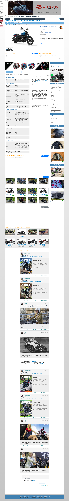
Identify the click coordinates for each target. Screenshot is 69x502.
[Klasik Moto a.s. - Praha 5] (10, 181)
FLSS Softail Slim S (32, 185)
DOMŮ (8, 18)
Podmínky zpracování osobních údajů (25, 496)
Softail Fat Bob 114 (54, 106)
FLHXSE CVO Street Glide (9, 195)
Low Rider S (53, 103)
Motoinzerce (45, 80)
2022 (14, 24)
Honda (52, 115)
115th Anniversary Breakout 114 (56, 86)
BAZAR (21, 18)
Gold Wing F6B (53, 116)
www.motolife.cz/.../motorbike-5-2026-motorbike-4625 (32, 373)
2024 (15, 22)
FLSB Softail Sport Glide (43, 195)
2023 (17, 22)
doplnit (44, 39)
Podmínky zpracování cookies (38, 496)
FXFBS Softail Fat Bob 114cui (20, 195)
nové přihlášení (42, 363)
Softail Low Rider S (54, 111)
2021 (21, 22)
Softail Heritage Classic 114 (55, 108)
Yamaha (53, 119)
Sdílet (35, 275)
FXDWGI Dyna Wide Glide (43, 204)
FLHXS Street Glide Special (43, 185)
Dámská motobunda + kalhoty (55, 140)
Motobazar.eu (12, 0)
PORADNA (26, 18)
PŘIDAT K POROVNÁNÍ (57, 66)
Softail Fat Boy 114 (54, 107)
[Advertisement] (27, 167)
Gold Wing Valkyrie (54, 118)
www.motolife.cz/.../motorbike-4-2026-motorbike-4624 (33, 398)
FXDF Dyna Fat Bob (9, 204)
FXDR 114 (52, 99)
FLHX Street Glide (21, 185)
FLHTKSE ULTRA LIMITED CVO (32, 195)
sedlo (51, 190)
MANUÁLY (17, 18)
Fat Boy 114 (53, 96)
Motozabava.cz (19, 0)
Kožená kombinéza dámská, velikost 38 (57, 151)
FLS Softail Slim (9, 185)
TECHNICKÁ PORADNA (26, 71)
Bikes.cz (6, 0)
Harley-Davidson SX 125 (44, 235)
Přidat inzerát (45, 176)
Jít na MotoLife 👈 (44, 366)
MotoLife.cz (26, 0)
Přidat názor (35, 53)
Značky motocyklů (15, 20)
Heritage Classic (53, 100)
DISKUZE (30, 18)
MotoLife (25, 303)
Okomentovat (44, 275)
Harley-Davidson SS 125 (10, 235)
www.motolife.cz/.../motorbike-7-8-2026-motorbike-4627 (32, 256)
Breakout (52, 92)
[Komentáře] (47, 278)
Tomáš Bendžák (26, 476)
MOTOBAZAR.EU (57, 126)
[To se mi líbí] (45, 278)
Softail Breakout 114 (54, 104)
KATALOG (12, 18)
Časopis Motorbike (27, 253)
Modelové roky (8, 20)
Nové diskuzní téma (44, 155)
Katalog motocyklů (8, 24)
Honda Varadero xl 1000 (54, 167)
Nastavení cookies (47, 496)
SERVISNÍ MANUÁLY (17, 71)
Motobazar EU (39, 80)
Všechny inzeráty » (44, 207)
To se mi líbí (25, 275)
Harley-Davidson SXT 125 (32, 235)
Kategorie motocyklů (24, 20)
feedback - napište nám (37, 107)
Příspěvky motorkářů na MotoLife (29, 250)
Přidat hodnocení (43, 58)
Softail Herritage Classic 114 (56, 110)
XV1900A (52, 122)
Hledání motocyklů (38, 20)
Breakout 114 (53, 93)
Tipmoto (36, 81)
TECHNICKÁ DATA (9, 71)
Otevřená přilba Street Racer (55, 128)
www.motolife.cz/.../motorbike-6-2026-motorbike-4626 (32, 281)
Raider (52, 121)
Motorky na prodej (10, 177)
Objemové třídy (31, 20)
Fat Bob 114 (53, 95)
